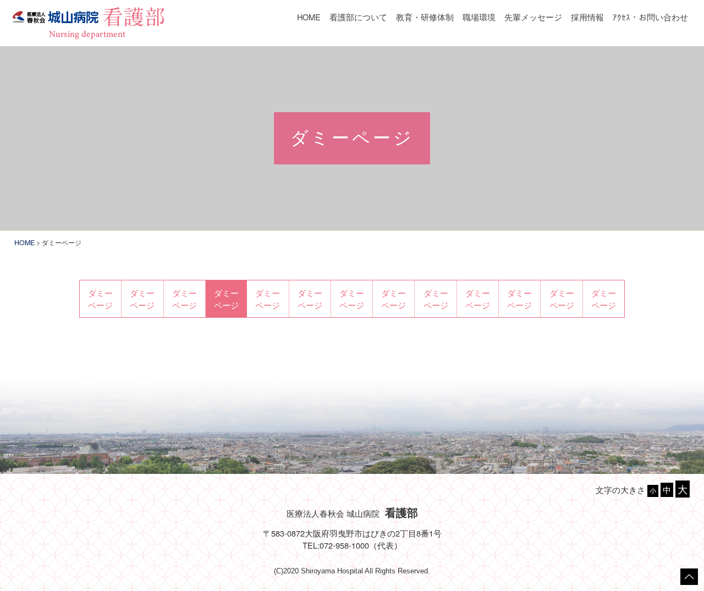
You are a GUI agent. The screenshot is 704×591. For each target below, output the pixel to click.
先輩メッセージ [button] (533, 17)
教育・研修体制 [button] (425, 17)
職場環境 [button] (479, 17)
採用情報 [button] (587, 17)
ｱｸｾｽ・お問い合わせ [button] (650, 17)
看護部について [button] (358, 17)
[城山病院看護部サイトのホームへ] (88, 21)
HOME (309, 17)
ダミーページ (100, 299)
